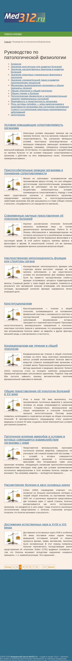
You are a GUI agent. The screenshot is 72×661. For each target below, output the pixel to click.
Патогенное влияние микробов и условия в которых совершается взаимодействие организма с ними (34, 440)
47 (45, 567)
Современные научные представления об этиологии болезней (33, 217)
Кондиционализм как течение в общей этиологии (31, 347)
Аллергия (16, 64)
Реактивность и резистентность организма (34, 101)
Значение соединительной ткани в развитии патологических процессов (35, 81)
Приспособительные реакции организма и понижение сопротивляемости (33, 172)
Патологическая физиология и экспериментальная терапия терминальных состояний (39, 97)
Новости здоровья (13, 34)
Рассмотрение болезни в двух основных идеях (37, 485)
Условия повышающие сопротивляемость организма (33, 126)
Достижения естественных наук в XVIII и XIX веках (35, 526)
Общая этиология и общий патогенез (31, 90)
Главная (7, 42)
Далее (51, 567)
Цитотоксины (18, 114)
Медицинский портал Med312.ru (24, 657)
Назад (8, 567)
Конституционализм (18, 303)
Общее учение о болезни (25, 93)
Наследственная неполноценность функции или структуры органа (35, 259)
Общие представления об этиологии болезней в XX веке (37, 393)
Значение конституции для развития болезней (36, 66)
